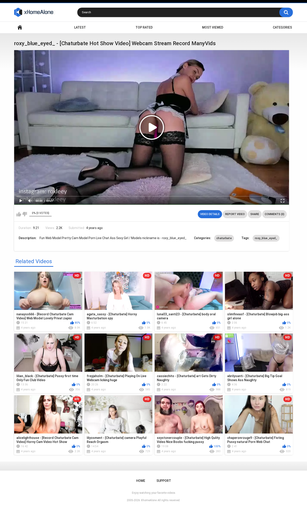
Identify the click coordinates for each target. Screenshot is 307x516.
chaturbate (224, 238)
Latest (80, 27)
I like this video (18, 214)
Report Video (235, 214)
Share (254, 214)
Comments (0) (274, 214)
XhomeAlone (149, 500)
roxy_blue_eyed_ (266, 238)
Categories (282, 27)
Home (19, 27)
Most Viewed (212, 27)
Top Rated (144, 27)
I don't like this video (24, 214)
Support (163, 481)
